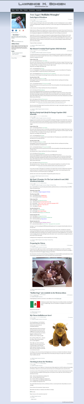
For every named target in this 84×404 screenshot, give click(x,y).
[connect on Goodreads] (19, 30)
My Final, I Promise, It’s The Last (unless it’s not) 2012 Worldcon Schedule (49, 180)
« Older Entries (33, 399)
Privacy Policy (14, 58)
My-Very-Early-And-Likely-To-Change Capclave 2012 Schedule (48, 113)
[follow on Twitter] (16, 30)
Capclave (36, 57)
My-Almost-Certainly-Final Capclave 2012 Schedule (48, 49)
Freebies (26, 10)
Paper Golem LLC (15, 54)
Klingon (48, 185)
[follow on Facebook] (12, 30)
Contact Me (38, 10)
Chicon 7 (48, 251)
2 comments (71, 19)
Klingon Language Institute (17, 52)
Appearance (34, 21)
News (35, 20)
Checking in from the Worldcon (41, 362)
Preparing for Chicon (37, 243)
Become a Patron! (14, 32)
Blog (21, 10)
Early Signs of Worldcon (38, 17)
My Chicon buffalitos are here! (41, 315)
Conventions (45, 21)
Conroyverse (32, 10)
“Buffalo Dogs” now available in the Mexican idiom (48, 293)
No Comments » (70, 50)
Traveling (51, 185)
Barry (39, 347)
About (13, 10)
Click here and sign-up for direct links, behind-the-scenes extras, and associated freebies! (19, 37)
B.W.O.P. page (58, 298)
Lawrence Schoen (42, 19)
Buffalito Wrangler (39, 21)
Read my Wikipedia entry (18, 41)
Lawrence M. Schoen (42, 4)
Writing (54, 185)
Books (17, 10)
